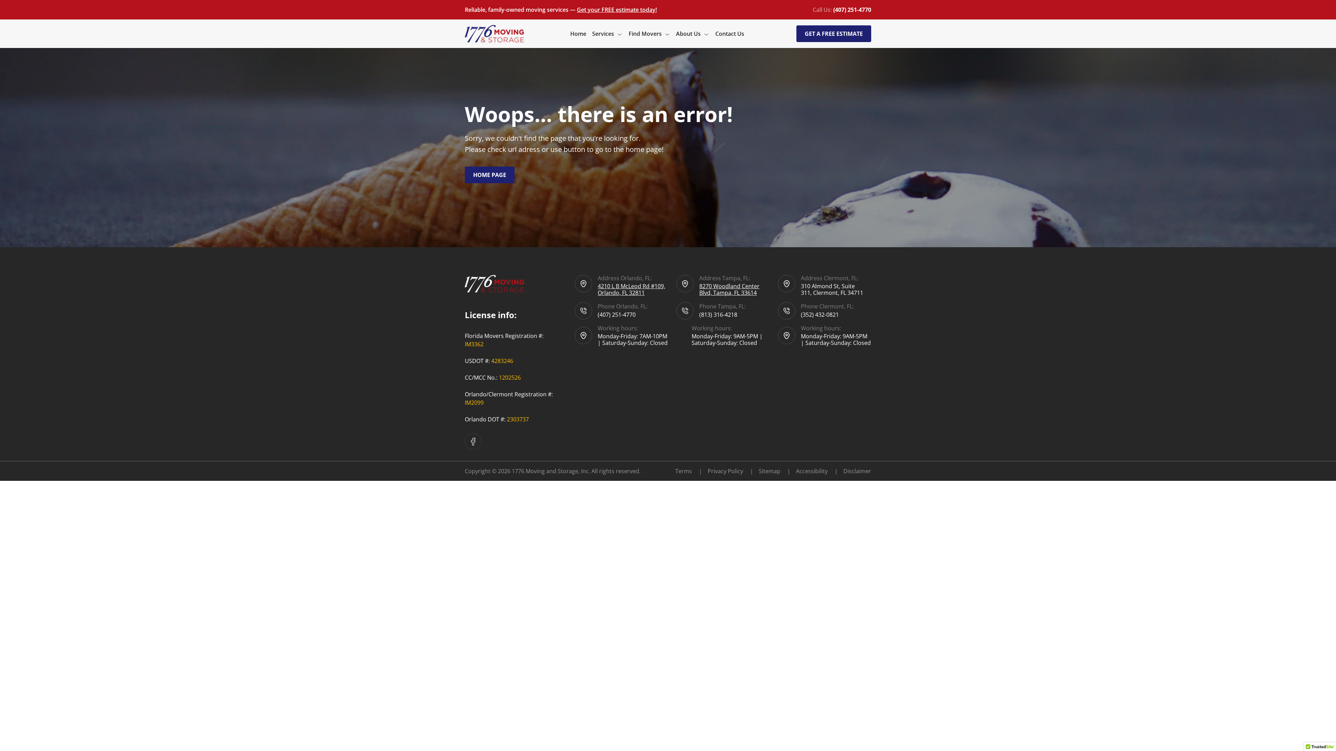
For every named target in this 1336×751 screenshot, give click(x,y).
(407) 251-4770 (617, 314)
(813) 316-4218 (718, 314)
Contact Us (729, 34)
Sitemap (774, 471)
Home (578, 34)
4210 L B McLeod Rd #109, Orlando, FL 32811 (631, 289)
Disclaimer (857, 471)
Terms (688, 471)
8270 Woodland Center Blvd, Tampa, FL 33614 (729, 289)
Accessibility (817, 471)
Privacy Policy (730, 471)
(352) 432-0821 (820, 314)
